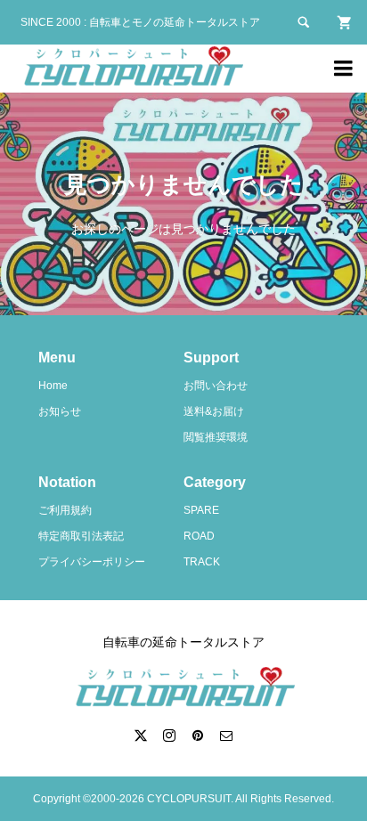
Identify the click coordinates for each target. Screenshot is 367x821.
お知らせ (59, 411)
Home (53, 385)
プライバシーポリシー (91, 562)
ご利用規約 (65, 510)
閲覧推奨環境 (216, 437)
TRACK (202, 562)
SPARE (201, 510)
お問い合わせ (216, 385)
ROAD (199, 536)
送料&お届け (214, 411)
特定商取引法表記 (81, 536)
